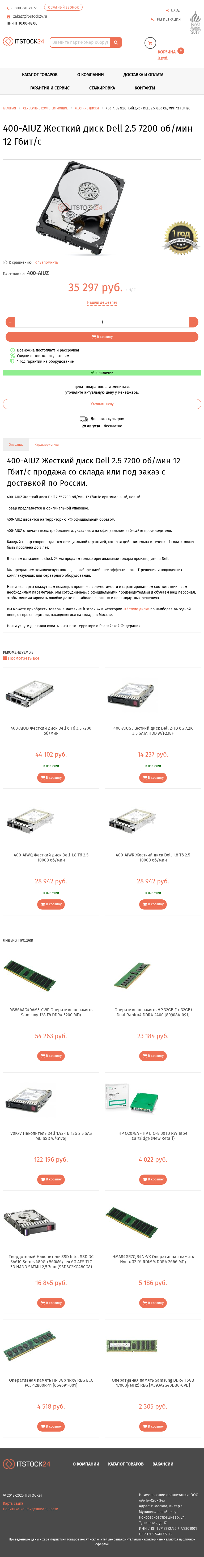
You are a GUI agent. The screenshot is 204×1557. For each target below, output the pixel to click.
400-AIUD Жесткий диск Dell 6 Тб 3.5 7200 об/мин (51, 731)
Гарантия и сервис (50, 87)
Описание (16, 444)
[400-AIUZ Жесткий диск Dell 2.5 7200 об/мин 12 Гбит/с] (102, 207)
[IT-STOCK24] (27, 1464)
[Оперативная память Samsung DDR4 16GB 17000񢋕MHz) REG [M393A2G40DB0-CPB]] (131, 1346)
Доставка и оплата (143, 74)
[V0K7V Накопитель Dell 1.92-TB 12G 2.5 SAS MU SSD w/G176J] (29, 1099)
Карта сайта (13, 1503)
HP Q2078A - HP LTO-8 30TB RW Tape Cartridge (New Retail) (153, 1136)
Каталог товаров (126, 1464)
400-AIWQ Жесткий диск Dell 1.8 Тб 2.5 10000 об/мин (51, 857)
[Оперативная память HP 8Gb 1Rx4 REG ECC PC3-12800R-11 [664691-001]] (29, 1346)
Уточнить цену (102, 404)
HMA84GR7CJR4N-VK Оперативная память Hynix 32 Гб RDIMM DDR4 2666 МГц (153, 1259)
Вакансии (162, 1464)
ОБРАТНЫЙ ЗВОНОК (63, 7)
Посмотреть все (24, 658)
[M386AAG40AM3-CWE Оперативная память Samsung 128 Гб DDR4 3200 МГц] (29, 975)
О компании (90, 74)
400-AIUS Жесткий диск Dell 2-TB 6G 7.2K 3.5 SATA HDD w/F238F (153, 731)
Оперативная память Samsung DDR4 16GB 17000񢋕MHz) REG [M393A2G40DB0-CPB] (153, 1383)
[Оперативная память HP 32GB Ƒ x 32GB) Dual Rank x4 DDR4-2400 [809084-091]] (131, 975)
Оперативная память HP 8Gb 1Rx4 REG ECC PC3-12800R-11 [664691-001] (51, 1383)
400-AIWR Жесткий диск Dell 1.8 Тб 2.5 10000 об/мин (153, 857)
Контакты (145, 87)
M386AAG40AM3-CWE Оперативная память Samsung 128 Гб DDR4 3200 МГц (51, 1012)
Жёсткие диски (136, 609)
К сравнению (20, 262)
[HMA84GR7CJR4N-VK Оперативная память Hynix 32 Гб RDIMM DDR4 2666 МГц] (131, 1222)
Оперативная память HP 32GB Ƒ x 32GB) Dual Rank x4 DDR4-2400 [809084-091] (153, 1012)
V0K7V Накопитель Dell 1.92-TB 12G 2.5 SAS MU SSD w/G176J (51, 1136)
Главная (9, 108)
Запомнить (49, 262)
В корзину (105, 337)
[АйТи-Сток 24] (23, 41)
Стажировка (102, 87)
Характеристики (47, 444)
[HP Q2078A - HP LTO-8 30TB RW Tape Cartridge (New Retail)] (131, 1099)
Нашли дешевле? (102, 302)
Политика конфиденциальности (30, 1509)
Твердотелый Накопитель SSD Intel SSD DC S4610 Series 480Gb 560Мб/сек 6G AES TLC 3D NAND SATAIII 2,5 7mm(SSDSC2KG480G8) (51, 1261)
